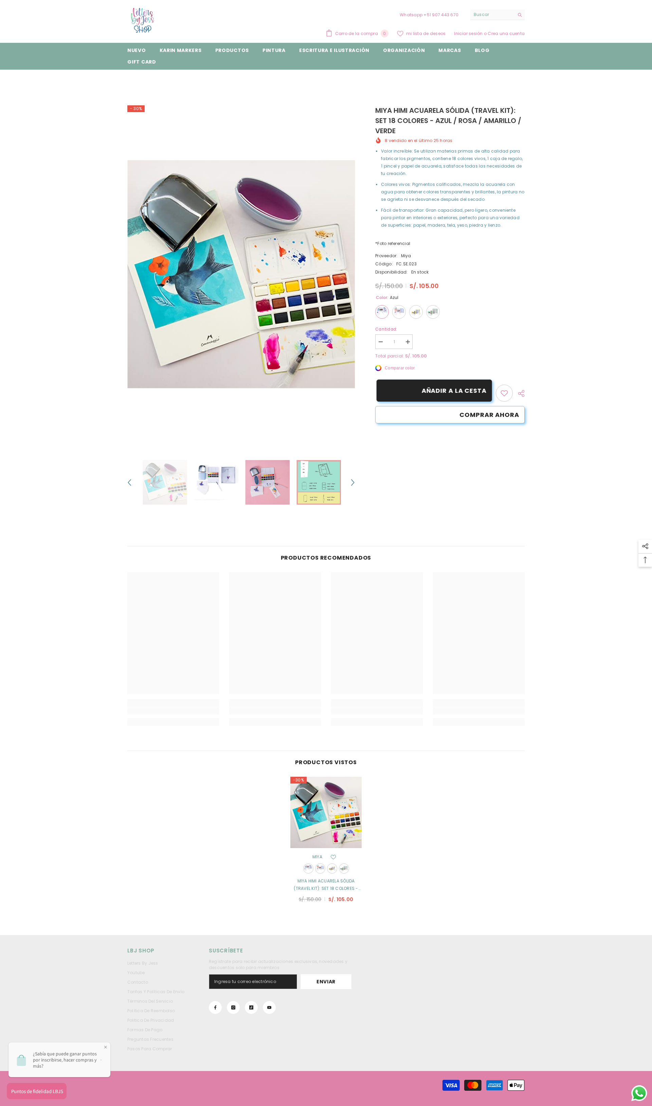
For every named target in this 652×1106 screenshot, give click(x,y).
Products (157, 80)
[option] (241, 274)
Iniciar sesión (469, 33)
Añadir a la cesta (452, 390)
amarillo (332, 868)
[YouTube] (269, 1007)
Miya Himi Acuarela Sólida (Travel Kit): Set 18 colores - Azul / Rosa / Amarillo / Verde (326, 885)
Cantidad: (386, 329)
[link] (504, 393)
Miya (406, 256)
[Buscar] (497, 15)
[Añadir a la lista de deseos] (333, 857)
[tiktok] (251, 1007)
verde (344, 868)
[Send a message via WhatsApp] (639, 1093)
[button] (129, 482)
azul (308, 868)
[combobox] (492, 15)
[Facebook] (215, 1007)
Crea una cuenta (506, 33)
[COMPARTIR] (519, 393)
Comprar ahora (489, 414)
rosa (320, 868)
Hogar (134, 80)
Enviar (326, 981)
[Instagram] (233, 1007)
